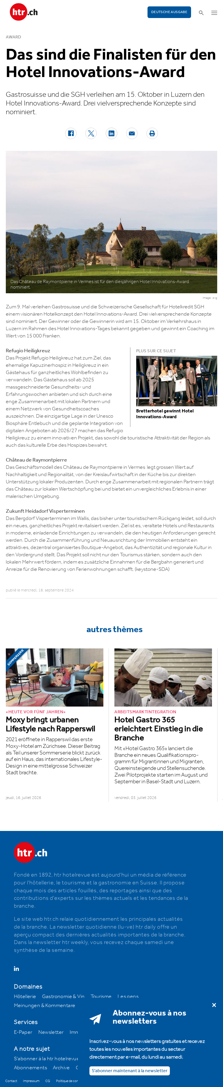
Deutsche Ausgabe (169, 12)
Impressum (31, 1081)
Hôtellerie (25, 997)
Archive (61, 1068)
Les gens (128, 997)
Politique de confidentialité (74, 1081)
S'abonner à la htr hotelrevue (47, 1059)
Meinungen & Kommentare (44, 1006)
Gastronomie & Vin (63, 997)
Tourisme (101, 997)
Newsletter (51, 1032)
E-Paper (23, 1032)
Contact (11, 1081)
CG (47, 1081)
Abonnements (30, 1068)
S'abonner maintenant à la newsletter (130, 1071)
